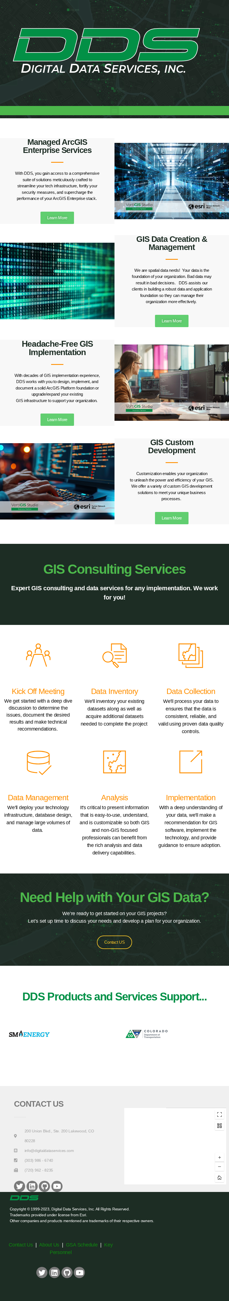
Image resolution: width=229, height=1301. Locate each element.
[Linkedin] (32, 1186)
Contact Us (21, 1245)
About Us (49, 1245)
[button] (114, 110)
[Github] (44, 1186)
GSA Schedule (82, 1245)
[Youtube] (57, 1186)
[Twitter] (19, 1186)
